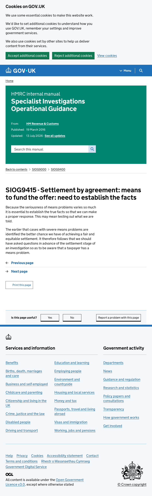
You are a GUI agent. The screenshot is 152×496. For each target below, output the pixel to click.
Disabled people (18, 422)
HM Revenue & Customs (42, 123)
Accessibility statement (65, 456)
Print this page (21, 285)
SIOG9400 (58, 169)
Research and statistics (121, 388)
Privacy (22, 456)
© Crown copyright (132, 484)
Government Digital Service (26, 467)
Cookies (37, 456)
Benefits (12, 363)
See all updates (55, 135)
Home (9, 81)
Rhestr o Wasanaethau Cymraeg (65, 461)
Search (92, 149)
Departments (113, 363)
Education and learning (71, 363)
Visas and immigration (70, 422)
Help (9, 456)
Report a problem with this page (118, 317)
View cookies (107, 55)
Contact (92, 456)
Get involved (112, 426)
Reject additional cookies (73, 55)
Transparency (113, 409)
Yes (53, 317)
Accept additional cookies (27, 55)
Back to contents (16, 169)
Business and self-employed (27, 384)
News (107, 371)
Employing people (67, 371)
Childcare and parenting (24, 392)
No (75, 317)
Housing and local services (74, 392)
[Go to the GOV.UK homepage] (21, 70)
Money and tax (65, 401)
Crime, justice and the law (25, 414)
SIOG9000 (39, 169)
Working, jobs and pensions (74, 430)
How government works (121, 417)
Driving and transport (22, 430)
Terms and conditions (22, 461)
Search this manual (28, 149)
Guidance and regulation (121, 379)
